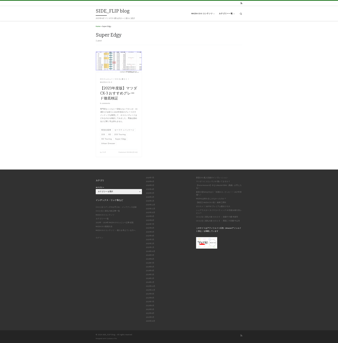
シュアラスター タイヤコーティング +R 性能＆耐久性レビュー (219, 211)
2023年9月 (150, 294)
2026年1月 (150, 201)
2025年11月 (150, 209)
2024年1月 (150, 282)
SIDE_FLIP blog (109, 334)
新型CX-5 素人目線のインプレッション (212, 178)
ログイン (99, 238)
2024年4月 (150, 270)
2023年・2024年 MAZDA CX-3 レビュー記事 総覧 (115, 222)
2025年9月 (150, 216)
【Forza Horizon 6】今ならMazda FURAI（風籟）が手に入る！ (219, 186)
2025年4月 (150, 236)
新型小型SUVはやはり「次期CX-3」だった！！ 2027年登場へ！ (219, 193)
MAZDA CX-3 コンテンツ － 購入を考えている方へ (115, 230)
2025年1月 (150, 247)
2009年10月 (150, 321)
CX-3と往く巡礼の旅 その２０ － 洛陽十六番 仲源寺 (217, 217)
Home (98, 26)
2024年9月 (150, 255)
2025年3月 (150, 239)
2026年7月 (150, 178)
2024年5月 (150, 267)
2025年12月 (150, 205)
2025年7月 (150, 224)
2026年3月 (150, 193)
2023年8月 (150, 298)
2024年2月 (150, 278)
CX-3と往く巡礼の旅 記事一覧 (108, 211)
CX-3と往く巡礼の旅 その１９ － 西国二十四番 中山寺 (218, 221)
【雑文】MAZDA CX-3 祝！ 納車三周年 (211, 202)
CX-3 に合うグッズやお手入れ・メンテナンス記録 (116, 207)
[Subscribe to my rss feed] (241, 3)
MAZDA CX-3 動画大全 (104, 226)
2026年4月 (150, 189)
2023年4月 (150, 313)
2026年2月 (150, 197)
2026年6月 (150, 181)
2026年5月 (150, 185)
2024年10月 (150, 251)
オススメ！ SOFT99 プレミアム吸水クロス (213, 206)
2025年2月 (150, 243)
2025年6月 (150, 228)
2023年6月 (150, 305)
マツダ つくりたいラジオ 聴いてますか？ (213, 181)
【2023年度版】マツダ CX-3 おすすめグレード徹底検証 (118, 93)
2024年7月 (150, 263)
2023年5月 (150, 309)
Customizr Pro (111, 338)
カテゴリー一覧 (102, 219)
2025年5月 (150, 232)
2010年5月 (150, 317)
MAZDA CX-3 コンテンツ (105, 215)
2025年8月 (150, 220)
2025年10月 (150, 212)
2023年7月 (150, 301)
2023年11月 (150, 290)
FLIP (104, 152)
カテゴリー (100, 187)
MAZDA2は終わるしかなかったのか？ (211, 199)
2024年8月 (150, 259)
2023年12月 (150, 286)
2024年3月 (150, 274)
